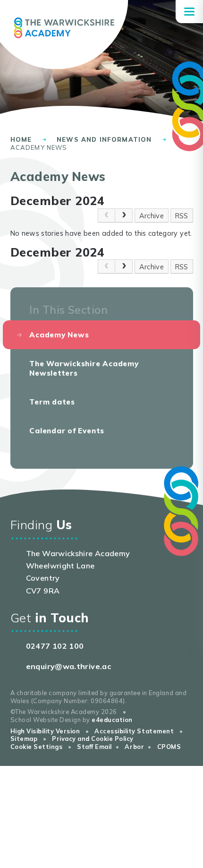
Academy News (39, 147)
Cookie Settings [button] (36, 746)
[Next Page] (124, 215)
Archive (151, 215)
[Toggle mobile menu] (189, 11)
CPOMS (169, 746)
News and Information (104, 139)
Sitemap (24, 738)
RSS (181, 215)
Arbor (134, 746)
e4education (112, 719)
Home (21, 139)
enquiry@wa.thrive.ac (68, 666)
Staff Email (94, 746)
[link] (106, 215)
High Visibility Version (45, 731)
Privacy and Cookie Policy (93, 738)
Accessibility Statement (134, 731)
